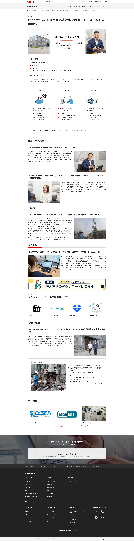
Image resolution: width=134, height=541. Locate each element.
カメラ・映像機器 (51, 481)
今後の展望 (76, 130)
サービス (27, 514)
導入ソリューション (65, 130)
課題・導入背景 (37, 130)
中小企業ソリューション (33, 10)
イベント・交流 (28, 521)
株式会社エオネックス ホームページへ (80, 381)
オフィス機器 (50, 493)
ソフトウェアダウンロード (52, 518)
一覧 (67, 466)
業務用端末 (49, 496)
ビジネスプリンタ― (51, 484)
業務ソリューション (29, 502)
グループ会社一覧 (72, 516)
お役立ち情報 (75, 10)
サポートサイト (52, 507)
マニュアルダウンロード (52, 514)
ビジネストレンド (91, 6)
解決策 (46, 130)
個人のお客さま (30, 507)
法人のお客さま (32, 6)
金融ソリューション (29, 484)
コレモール (102, 10)
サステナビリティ (72, 519)
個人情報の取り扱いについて (58, 539)
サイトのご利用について (45, 539)
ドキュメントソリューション (31, 499)
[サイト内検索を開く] (103, 2)
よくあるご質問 (50, 511)
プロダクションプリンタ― (52, 487)
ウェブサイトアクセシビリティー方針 (74, 539)
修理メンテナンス (51, 521)
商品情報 (27, 511)
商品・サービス (76, 6)
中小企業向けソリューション (31, 481)
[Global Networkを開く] (106, 2)
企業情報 (97, 1)
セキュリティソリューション (31, 496)
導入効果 (54, 130)
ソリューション (67, 6)
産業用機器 (49, 499)
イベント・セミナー (101, 6)
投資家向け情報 (71, 522)
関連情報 (85, 130)
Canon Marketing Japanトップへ (67, 530)
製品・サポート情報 (87, 1)
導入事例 (84, 6)
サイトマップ (36, 539)
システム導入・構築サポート (84, 10)
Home (26, 466)
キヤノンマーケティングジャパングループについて (77, 511)
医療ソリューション (29, 487)
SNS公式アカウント (99, 507)
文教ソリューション (29, 490)
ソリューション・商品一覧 (45, 10)
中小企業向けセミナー (67, 10)
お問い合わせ (28, 539)
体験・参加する (95, 10)
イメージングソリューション (31, 493)
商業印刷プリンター (51, 490)
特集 (26, 518)
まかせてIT (59, 10)
